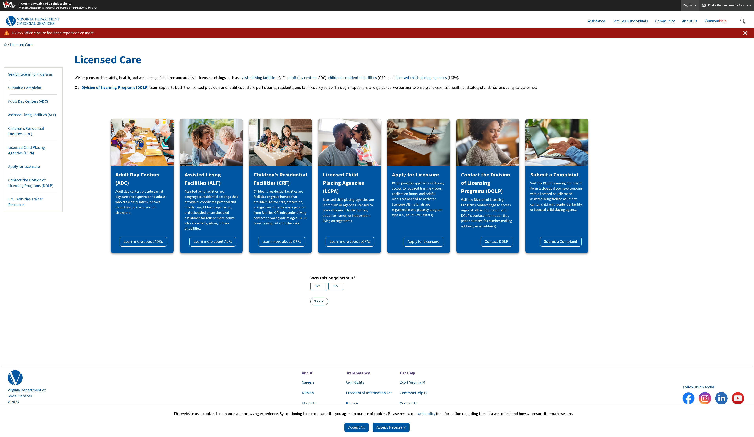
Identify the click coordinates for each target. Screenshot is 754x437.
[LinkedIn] (721, 399)
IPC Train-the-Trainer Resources (25, 202)
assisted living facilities (257, 77)
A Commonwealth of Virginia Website (45, 3)
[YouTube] (738, 399)
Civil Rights (355, 382)
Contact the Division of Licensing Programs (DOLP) (30, 182)
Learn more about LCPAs (350, 241)
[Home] (5, 45)
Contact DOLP (496, 241)
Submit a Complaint (25, 88)
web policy (426, 414)
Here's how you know (82, 8)
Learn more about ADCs (143, 241)
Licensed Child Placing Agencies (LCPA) (26, 150)
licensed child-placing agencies (421, 77)
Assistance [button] (596, 21)
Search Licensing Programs (30, 74)
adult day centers (301, 77)
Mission (308, 393)
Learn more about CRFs (281, 241)
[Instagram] (705, 399)
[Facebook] (688, 399)
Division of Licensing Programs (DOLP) (115, 87)
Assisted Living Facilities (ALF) (32, 115)
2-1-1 (410, 382)
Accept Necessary (391, 427)
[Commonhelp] (715, 21)
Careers (308, 382)
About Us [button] (689, 21)
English (690, 5)
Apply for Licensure (24, 166)
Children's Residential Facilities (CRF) (26, 131)
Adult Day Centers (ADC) (28, 101)
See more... (87, 33)
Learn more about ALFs (213, 241)
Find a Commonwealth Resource (730, 5)
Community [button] (665, 21)
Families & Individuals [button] (630, 21)
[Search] (742, 21)
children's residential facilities (352, 77)
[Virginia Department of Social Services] (32, 21)
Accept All (356, 427)
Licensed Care (21, 45)
